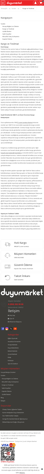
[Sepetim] (40, 3)
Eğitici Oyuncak (12, 338)
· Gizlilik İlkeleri (6, 31)
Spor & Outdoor (13, 364)
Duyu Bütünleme (13, 348)
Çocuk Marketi (12, 354)
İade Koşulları (6, 388)
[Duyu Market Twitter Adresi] (11, 330)
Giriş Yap (12, 315)
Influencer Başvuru (15, 322)
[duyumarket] (14, 2)
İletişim (14, 311)
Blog (2, 398)
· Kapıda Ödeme (7, 39)
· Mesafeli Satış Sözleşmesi (10, 36)
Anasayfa (4, 8)
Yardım (14, 8)
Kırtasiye (10, 360)
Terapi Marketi (12, 345)
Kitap (9, 357)
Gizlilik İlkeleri (6, 394)
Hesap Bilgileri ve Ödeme (10, 379)
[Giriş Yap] (35, 3)
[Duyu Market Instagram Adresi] (7, 330)
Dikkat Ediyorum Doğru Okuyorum (13, 422)
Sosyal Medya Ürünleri (8, 372)
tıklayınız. (22, 473)
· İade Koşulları (6, 34)
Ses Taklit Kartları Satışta (10, 416)
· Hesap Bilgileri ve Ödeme (10, 26)
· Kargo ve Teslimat (8, 29)
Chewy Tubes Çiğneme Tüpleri (12, 409)
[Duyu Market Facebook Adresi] (3, 330)
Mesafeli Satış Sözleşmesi (10, 382)
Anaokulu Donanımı (14, 341)
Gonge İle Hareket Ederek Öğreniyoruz (15, 419)
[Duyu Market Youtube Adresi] (15, 330)
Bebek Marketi (12, 351)
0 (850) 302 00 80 (15, 304)
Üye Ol (11, 318)
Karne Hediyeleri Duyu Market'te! (13, 412)
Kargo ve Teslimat (28, 8)
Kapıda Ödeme (7, 391)
